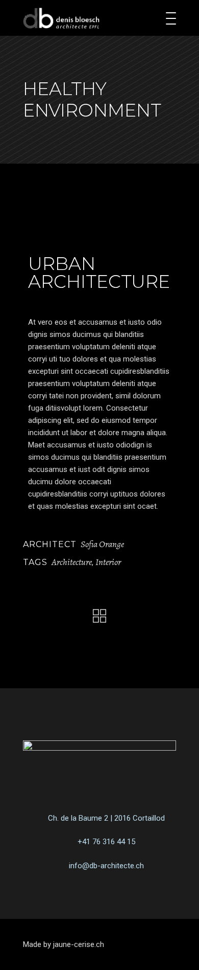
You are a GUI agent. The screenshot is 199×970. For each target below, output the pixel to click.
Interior (108, 562)
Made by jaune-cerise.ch (63, 944)
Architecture (72, 562)
